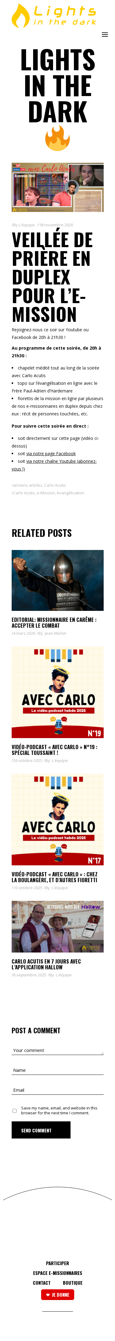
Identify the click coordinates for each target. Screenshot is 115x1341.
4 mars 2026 (24, 633)
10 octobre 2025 (27, 887)
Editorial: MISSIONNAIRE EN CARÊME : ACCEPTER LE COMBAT (54, 622)
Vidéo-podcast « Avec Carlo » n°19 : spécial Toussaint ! (55, 749)
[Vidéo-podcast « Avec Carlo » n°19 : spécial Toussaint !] (58, 692)
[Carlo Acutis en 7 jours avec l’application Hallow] (58, 927)
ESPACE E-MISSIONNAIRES (57, 1272)
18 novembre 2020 (56, 225)
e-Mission (46, 493)
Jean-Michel (55, 633)
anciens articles (27, 485)
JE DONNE (60, 1294)
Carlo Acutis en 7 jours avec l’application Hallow (46, 964)
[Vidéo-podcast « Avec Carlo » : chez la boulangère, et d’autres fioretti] (58, 819)
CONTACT (42, 1282)
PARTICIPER (57, 1263)
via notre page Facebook (51, 453)
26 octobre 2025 (27, 760)
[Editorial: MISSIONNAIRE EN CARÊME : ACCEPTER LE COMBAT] (58, 580)
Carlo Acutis (55, 485)
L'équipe (27, 225)
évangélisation (70, 493)
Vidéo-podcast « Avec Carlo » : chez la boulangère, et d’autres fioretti (55, 877)
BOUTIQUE (72, 1282)
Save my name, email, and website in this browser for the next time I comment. (59, 1110)
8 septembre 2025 (29, 975)
